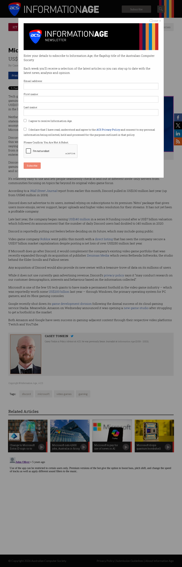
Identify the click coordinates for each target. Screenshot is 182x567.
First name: (31, 94)
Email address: (33, 81)
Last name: (31, 107)
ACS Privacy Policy (108, 129)
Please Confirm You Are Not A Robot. (46, 142)
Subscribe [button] (32, 165)
